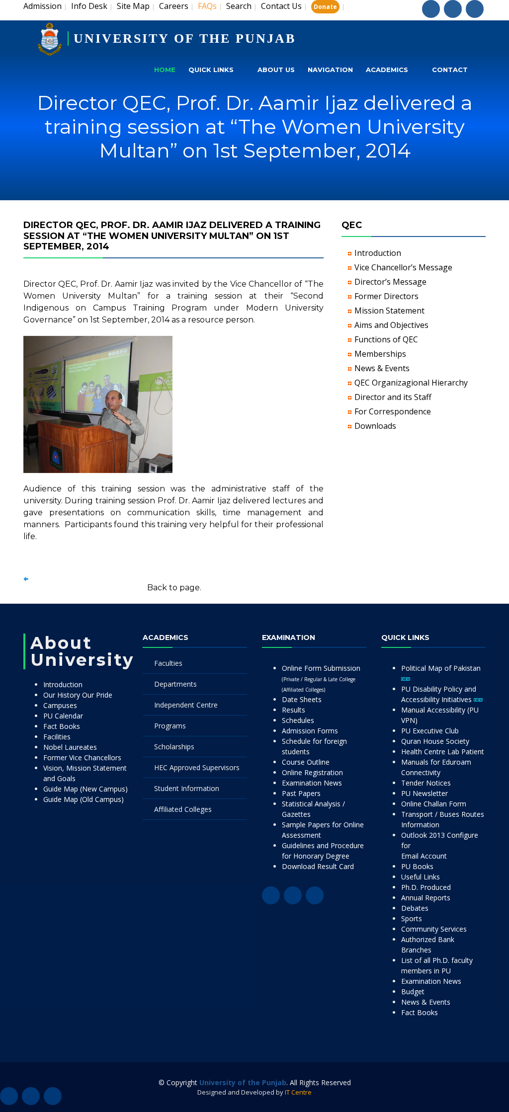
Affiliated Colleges (183, 809)
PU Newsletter (424, 793)
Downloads (375, 425)
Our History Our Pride (77, 695)
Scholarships (174, 746)
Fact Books (61, 726)
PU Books (417, 866)
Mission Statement (389, 310)
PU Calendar (63, 715)
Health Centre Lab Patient (442, 751)
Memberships (380, 353)
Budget (412, 991)
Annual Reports (425, 897)
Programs (170, 725)
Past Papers (301, 793)
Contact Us (281, 5)
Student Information (186, 788)
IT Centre (298, 1092)
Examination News (312, 783)
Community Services (434, 929)
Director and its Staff (392, 397)
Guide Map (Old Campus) (83, 799)
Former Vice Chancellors (82, 757)
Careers (173, 5)
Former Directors (386, 296)
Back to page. (174, 587)
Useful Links (420, 876)
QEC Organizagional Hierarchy (411, 382)
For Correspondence (392, 411)
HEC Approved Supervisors (197, 767)
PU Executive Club (430, 730)
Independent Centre (186, 705)
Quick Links (211, 70)
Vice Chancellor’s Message (403, 267)
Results (293, 710)
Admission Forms (310, 730)
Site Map (133, 5)
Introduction (377, 252)
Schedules (298, 720)
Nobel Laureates (70, 747)
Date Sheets (302, 699)
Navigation (330, 70)
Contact (450, 70)
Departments (175, 684)
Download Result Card (318, 866)
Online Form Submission (321, 678)
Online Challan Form (433, 803)
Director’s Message (390, 281)
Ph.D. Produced (426, 887)
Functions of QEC (386, 339)
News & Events (382, 368)
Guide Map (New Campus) (85, 789)
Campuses (60, 705)
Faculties (168, 663)
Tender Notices (426, 783)
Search (239, 5)
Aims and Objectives (391, 324)
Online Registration (312, 772)
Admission (42, 5)
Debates (414, 908)
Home (164, 70)
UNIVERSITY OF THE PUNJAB (185, 38)
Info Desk (89, 5)
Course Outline (306, 762)
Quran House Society (435, 741)
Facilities (57, 736)
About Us (276, 70)
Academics (387, 70)
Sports (411, 918)
